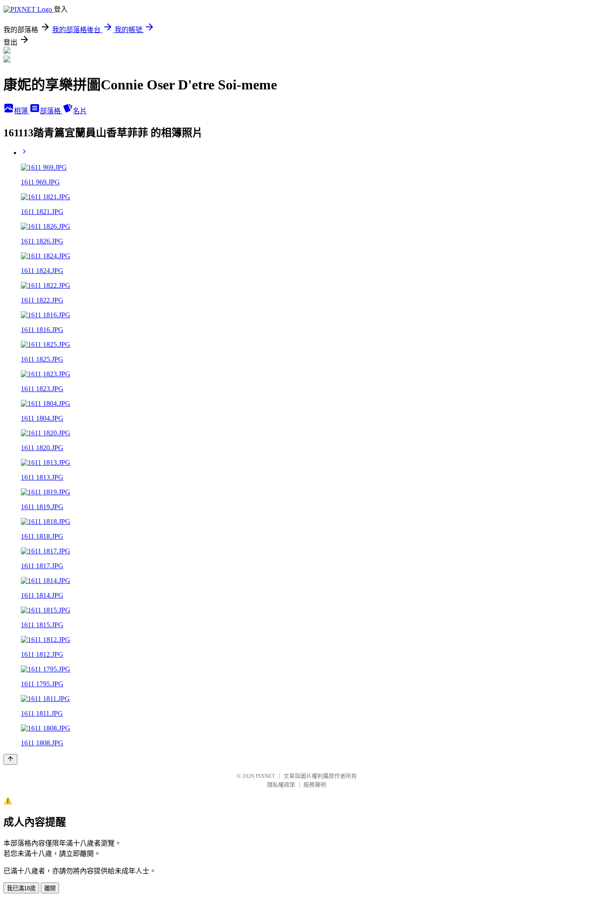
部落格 (51, 111)
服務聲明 (314, 784)
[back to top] (10, 759)
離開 (50, 888)
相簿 (22, 111)
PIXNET (265, 776)
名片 (80, 111)
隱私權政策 (281, 784)
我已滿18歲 (21, 888)
